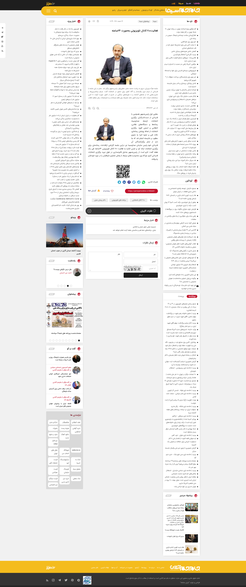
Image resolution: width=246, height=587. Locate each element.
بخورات (55, 428)
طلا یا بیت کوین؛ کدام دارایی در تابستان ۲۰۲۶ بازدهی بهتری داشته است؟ (174, 550)
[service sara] (188, 3)
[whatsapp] (143, 182)
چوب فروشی (76, 422)
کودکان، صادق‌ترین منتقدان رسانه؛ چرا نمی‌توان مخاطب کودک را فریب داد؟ (175, 508)
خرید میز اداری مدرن (65, 480)
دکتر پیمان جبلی (99, 200)
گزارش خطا (92, 190)
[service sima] (181, 3)
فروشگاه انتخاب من (65, 452)
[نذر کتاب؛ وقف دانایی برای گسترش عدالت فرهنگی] (76, 387)
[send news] (94, 21)
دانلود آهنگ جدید (65, 436)
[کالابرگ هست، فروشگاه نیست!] (191, 523)
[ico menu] (49, 10)
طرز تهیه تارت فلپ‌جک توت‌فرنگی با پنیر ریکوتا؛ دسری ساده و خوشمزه (180, 287)
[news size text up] (89, 108)
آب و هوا (114, 567)
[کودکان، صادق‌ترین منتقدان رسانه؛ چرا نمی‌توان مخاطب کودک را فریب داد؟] (191, 507)
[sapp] (2, 46)
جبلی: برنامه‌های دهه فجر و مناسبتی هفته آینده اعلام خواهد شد (134, 230)
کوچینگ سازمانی (66, 471)
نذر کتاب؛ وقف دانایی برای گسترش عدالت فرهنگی (60, 390)
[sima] (183, 10)
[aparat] (2, 42)
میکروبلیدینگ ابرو (64, 461)
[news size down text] (98, 108)
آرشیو (137, 567)
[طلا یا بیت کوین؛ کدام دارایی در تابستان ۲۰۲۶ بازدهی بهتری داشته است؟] (191, 549)
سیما (154, 21)
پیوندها (143, 567)
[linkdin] (124, 182)
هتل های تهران (54, 452)
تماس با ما (160, 567)
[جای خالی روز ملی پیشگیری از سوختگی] (50, 272)
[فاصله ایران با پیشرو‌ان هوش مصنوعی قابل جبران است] (76, 401)
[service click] (174, 3)
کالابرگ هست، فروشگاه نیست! (174, 530)
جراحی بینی (53, 422)
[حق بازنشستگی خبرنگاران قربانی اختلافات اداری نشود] (76, 372)
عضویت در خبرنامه (126, 567)
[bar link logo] (50, 4)
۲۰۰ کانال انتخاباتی (138, 200)
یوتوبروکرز (66, 422)
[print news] (89, 21)
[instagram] (2, 28)
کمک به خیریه (77, 461)
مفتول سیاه (76, 469)
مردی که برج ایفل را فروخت (175, 536)
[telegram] (2, 33)
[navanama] (197, 3)
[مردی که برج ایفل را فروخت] (191, 538)
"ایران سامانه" (184, 582)
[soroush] (119, 182)
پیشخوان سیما (144, 21)
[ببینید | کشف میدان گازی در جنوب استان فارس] (64, 235)
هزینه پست (65, 428)
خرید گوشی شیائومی (76, 430)
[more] (169, 496)
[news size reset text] (93, 108)
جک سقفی (76, 478)
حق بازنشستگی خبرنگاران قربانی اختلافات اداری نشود (60, 375)
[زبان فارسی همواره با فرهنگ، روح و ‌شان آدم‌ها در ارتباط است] (76, 359)
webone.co (76, 450)
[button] (71, 285)
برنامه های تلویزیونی (119, 200)
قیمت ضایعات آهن (53, 461)
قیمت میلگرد (53, 478)
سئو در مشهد (53, 434)
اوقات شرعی (105, 567)
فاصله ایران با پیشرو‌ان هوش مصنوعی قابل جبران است (60, 404)
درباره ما (152, 567)
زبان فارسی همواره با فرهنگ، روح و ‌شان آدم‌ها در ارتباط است (60, 358)
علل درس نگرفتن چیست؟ (72, 269)
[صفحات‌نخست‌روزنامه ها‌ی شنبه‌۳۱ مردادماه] (64, 315)
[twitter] (2, 37)
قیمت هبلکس (54, 471)
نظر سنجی (94, 567)
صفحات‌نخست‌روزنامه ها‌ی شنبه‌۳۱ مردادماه (66, 333)
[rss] (2, 51)
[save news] (98, 21)
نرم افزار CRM (54, 442)
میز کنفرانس (53, 484)
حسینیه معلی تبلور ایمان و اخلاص (144, 227)
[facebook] (129, 182)
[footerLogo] (185, 568)
